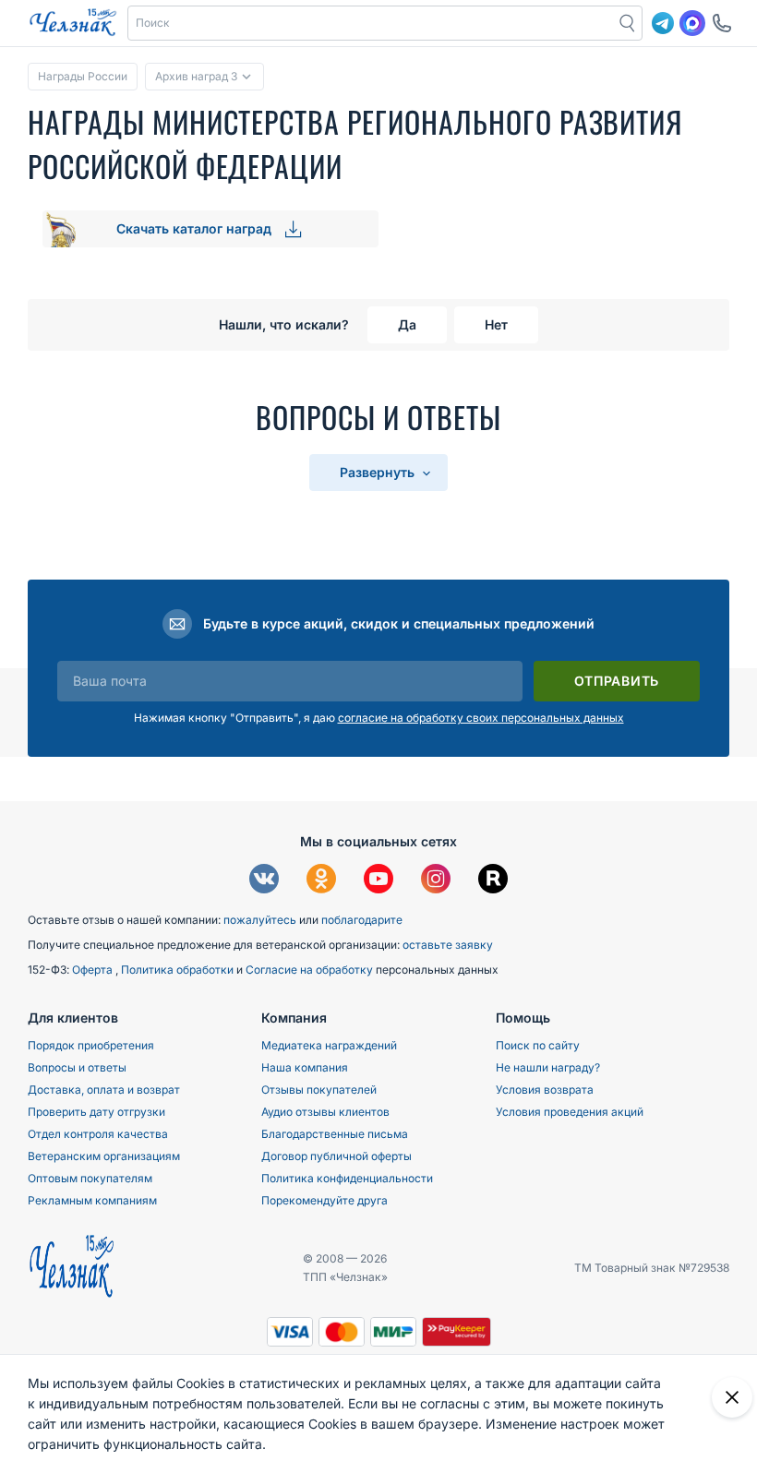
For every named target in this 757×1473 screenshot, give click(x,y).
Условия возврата (545, 1089)
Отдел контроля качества (98, 1134)
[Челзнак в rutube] (493, 881)
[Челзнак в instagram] (436, 881)
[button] (371, 23)
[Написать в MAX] (692, 23)
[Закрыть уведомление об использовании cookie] (732, 1397)
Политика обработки (178, 969)
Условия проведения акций (569, 1112)
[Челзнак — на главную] (73, 23)
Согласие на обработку (311, 969)
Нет (496, 324)
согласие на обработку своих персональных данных (481, 718)
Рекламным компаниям (92, 1200)
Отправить (616, 681)
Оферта (93, 969)
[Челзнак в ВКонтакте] (264, 881)
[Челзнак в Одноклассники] (321, 881)
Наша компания (304, 1067)
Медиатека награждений (329, 1045)
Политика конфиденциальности (347, 1178)
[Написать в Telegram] (663, 23)
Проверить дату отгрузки (96, 1112)
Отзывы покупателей (319, 1089)
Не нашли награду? (548, 1067)
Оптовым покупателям (90, 1178)
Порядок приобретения (91, 1045)
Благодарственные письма (334, 1134)
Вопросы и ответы (77, 1067)
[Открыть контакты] (722, 23)
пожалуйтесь (259, 920)
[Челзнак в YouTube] (378, 881)
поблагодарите (362, 920)
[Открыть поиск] (628, 23)
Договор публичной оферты (336, 1156)
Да (407, 324)
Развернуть (379, 472)
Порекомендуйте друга (324, 1200)
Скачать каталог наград (195, 228)
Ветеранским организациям (104, 1156)
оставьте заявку (448, 945)
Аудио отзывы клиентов (325, 1112)
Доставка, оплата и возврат (104, 1089)
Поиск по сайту (538, 1045)
